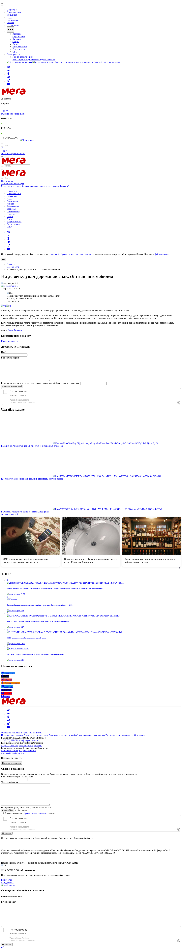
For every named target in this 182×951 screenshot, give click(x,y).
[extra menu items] (10, 29)
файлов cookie (161, 254)
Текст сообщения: (9, 782)
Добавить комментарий (12, 386)
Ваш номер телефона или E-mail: (17, 776)
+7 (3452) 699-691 (9, 740)
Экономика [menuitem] (12, 20)
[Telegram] (8, 78)
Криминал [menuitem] (12, 15)
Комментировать (9, 341)
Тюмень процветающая (12, 183)
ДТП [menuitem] (9, 17)
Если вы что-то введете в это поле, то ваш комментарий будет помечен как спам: (40, 383)
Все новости (13, 267)
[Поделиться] (3, 948)
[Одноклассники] (8, 74)
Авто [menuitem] (15, 44)
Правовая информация (12, 735)
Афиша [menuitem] (10, 22)
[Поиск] (2, 143)
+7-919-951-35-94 (9, 750)
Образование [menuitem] (19, 36)
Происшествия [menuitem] (14, 12)
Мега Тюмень (15, 330)
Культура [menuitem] (17, 39)
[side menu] (2, 5)
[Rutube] (8, 81)
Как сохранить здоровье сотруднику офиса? (34, 59)
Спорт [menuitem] (16, 41)
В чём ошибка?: (8, 902)
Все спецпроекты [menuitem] (111, 62)
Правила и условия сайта (36, 735)
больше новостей (9, 514)
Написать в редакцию (11, 763)
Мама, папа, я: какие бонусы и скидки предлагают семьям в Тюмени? (35, 186)
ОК (3, 259)
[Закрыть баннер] (2, 3)
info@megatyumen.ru (28, 740)
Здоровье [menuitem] (17, 34)
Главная (11, 264)
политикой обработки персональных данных (70, 254)
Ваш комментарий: (10, 358)
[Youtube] (8, 84)
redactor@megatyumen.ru (30, 745)
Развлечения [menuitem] (13, 25)
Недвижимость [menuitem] (20, 46)
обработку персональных (35, 813)
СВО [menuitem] (15, 52)
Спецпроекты (8, 181)
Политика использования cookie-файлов (125, 735)
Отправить (6, 833)
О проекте (6, 732)
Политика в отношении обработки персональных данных (77, 735)
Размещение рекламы (22, 732)
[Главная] (34, 94)
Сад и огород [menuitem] (19, 49)
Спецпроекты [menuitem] (13, 54)
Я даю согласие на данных (29, 813)
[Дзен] (8, 71)
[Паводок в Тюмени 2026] (10, 140)
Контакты (38, 732)
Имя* (3, 352)
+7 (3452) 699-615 (27, 750)
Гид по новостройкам (23, 57)
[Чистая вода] (27, 140)
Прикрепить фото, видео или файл (26, 807)
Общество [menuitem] (12, 10)
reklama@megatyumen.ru (12, 753)
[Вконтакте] (8, 67)
